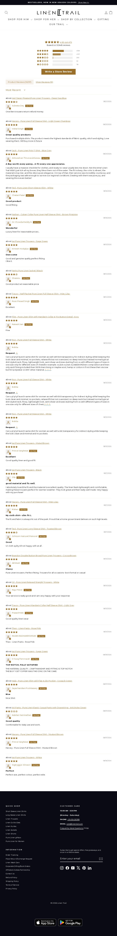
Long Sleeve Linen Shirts (16, 815)
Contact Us (10, 874)
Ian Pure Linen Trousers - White (27, 757)
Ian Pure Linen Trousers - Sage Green (30, 241)
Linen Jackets (11, 830)
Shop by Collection (77, 19)
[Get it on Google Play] (70, 922)
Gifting (103, 19)
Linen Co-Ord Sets (13, 823)
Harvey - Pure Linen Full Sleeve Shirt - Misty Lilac (35, 502)
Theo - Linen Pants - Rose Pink (26, 628)
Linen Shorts (11, 834)
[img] (58, 42)
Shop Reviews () (44, 82)
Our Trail (57, 24)
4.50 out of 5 (66, 42)
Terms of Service (12, 885)
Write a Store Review (58, 71)
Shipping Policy (12, 881)
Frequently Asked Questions (71, 828)
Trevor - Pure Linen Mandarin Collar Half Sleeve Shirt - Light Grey (43, 605)
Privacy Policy (11, 889)
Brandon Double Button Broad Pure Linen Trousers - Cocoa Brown (44, 555)
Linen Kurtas (11, 826)
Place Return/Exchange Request (19, 859)
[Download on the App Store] (45, 922)
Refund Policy (11, 878)
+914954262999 (73, 819)
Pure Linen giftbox (13, 838)
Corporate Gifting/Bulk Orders (18, 866)
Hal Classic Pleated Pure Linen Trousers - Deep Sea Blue (39, 98)
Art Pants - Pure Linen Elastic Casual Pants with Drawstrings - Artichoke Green (49, 707)
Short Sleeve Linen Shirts (16, 811)
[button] (43, 51)
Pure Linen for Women (15, 841)
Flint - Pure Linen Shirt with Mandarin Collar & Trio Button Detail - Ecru (45, 317)
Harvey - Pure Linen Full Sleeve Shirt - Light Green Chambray (41, 121)
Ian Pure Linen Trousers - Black (27, 470)
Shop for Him (19, 19)
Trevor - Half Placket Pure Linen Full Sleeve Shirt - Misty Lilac (41, 294)
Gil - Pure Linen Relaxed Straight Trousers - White (35, 582)
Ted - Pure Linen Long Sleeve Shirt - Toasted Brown (36, 529)
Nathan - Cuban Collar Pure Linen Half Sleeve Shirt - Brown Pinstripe (45, 214)
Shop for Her (45, 19)
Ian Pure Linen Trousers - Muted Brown (30, 443)
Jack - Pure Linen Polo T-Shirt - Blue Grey (32, 150)
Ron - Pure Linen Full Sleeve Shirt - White (32, 340)
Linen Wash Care (12, 863)
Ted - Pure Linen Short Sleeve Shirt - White (32, 188)
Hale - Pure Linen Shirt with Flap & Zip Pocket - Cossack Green (42, 681)
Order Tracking (12, 855)
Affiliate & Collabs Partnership (18, 870)
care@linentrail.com (74, 824)
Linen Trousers (12, 819)
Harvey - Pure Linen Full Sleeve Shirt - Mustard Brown (37, 734)
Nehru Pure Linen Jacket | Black (27, 270)
